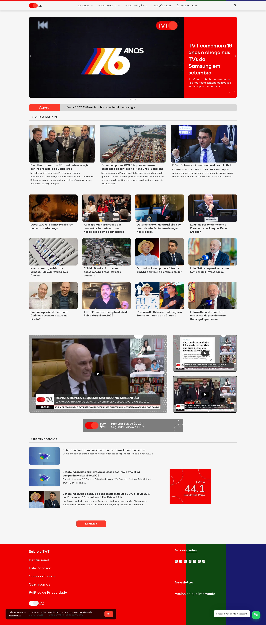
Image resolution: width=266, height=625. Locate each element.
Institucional (39, 560)
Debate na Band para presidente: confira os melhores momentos (104, 450)
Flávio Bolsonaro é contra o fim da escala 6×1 (201, 165)
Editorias (83, 6)
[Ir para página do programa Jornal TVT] (133, 431)
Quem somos (39, 584)
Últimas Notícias (187, 6)
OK (108, 614)
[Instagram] (185, 561)
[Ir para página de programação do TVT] (190, 503)
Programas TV (108, 6)
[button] (235, 5)
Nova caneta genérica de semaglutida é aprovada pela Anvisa (49, 272)
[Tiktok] (199, 561)
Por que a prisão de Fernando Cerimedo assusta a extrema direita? (49, 316)
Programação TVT (137, 6)
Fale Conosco (40, 568)
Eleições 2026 (162, 6)
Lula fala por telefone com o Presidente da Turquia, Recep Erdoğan (209, 228)
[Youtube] (176, 561)
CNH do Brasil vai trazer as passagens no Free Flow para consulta (102, 272)
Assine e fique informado (195, 594)
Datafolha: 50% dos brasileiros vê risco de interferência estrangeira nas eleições (159, 228)
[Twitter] (190, 561)
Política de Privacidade (48, 592)
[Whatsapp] (180, 561)
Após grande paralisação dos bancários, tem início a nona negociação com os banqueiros (104, 228)
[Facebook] (194, 561)
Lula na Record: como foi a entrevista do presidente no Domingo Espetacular (208, 316)
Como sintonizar (42, 576)
